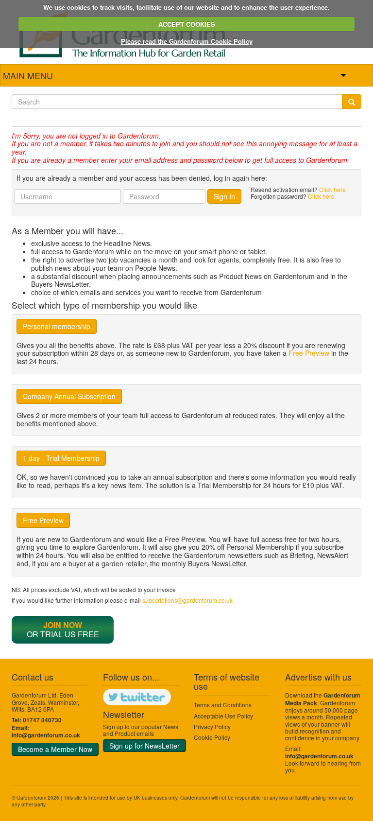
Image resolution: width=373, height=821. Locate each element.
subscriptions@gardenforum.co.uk (187, 600)
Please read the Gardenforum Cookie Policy (187, 41)
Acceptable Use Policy (223, 716)
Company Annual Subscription (69, 396)
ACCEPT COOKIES (186, 24)
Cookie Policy (212, 737)
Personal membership (56, 326)
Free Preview (308, 353)
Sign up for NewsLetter (144, 746)
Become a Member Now (55, 749)
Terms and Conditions (223, 704)
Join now (62, 624)
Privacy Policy (212, 726)
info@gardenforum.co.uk (46, 735)
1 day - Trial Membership (61, 458)
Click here (332, 189)
